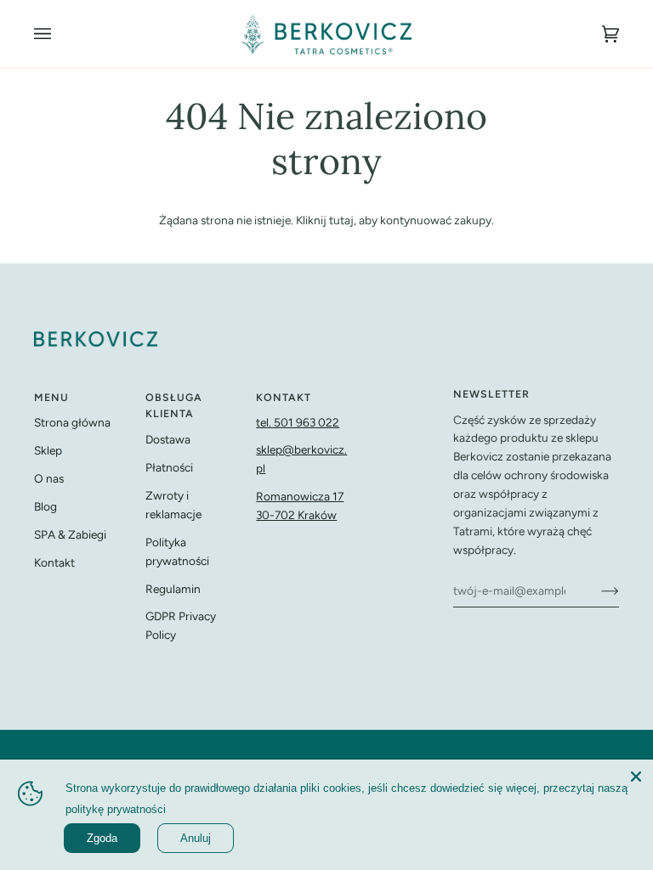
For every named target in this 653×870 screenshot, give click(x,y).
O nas (49, 478)
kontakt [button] (283, 397)
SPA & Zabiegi (70, 534)
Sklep (48, 450)
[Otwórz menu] (59, 34)
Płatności (169, 467)
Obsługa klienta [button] (173, 406)
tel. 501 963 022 (297, 422)
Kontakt (54, 562)
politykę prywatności (115, 809)
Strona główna (72, 422)
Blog (45, 506)
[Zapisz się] (596, 590)
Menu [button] (51, 397)
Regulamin (173, 589)
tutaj (341, 220)
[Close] (635, 776)
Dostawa (167, 439)
